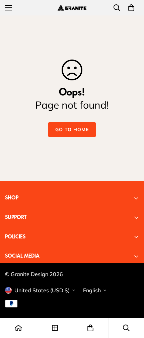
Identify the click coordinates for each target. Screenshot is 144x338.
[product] (18, 328)
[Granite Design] (72, 7)
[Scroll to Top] (132, 302)
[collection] (55, 328)
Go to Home (72, 129)
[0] (131, 7)
